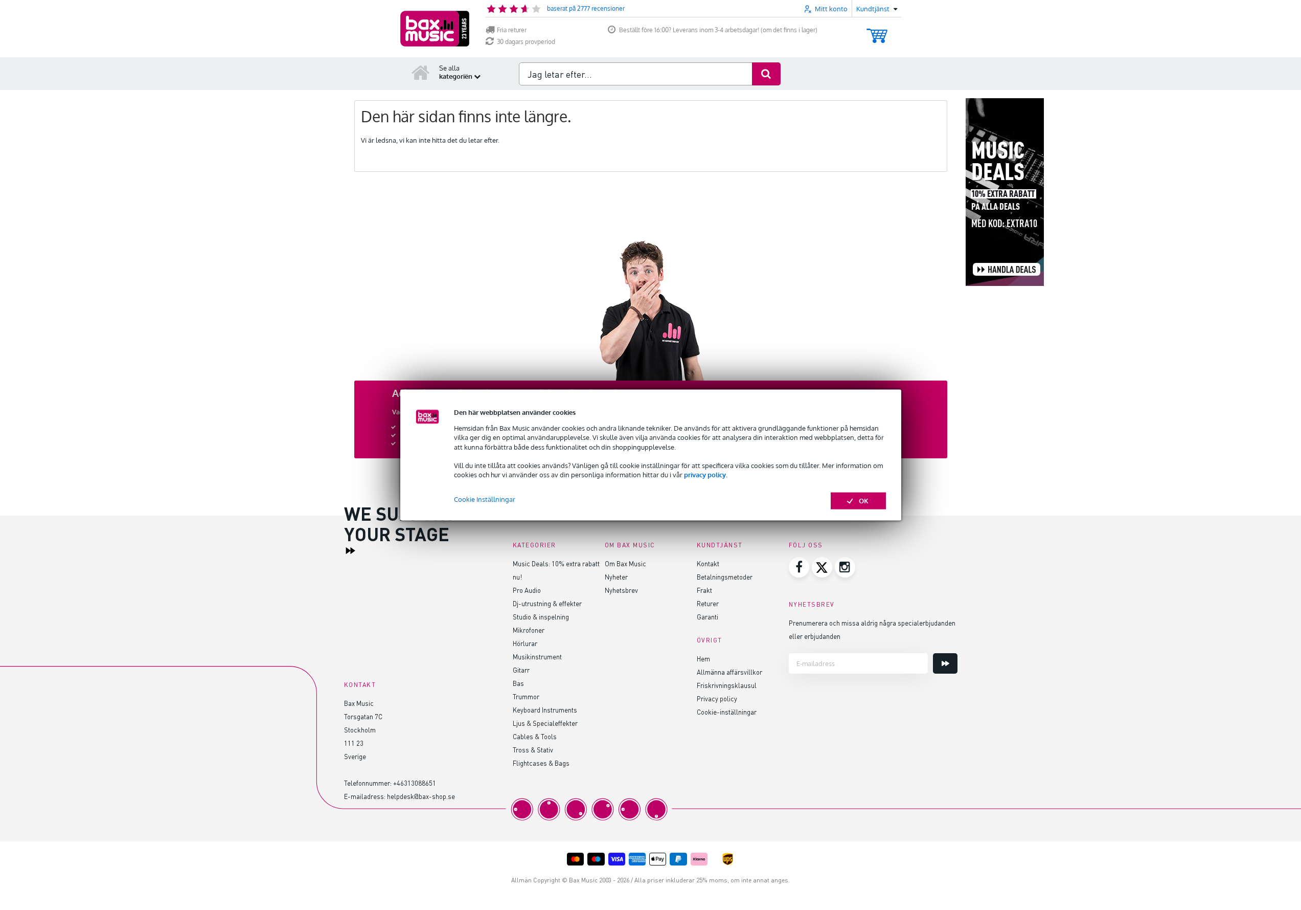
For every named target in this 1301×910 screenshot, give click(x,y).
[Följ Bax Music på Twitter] (822, 567)
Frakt (704, 590)
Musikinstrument (537, 656)
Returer (708, 603)
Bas (518, 683)
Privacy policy (717, 698)
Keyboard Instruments (545, 709)
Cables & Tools (535, 736)
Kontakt (708, 563)
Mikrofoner (528, 630)
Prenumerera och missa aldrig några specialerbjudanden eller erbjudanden (872, 629)
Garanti (707, 616)
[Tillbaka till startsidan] (421, 72)
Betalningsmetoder (724, 576)
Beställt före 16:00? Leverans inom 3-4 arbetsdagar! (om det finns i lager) (718, 30)
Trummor (526, 696)
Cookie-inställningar (727, 711)
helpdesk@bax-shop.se (421, 796)
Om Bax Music (625, 563)
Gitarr (521, 669)
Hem (703, 658)
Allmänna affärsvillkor (729, 672)
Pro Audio (527, 590)
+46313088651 (414, 783)
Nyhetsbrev (621, 590)
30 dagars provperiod (526, 42)
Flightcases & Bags (541, 763)
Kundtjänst (720, 545)
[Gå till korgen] (876, 30)
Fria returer (512, 30)
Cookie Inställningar (484, 499)
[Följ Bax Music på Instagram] (845, 567)
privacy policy (705, 475)
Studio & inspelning (541, 616)
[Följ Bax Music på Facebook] (799, 567)
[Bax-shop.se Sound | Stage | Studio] (434, 29)
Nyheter (616, 576)
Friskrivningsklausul (727, 685)
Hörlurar (525, 643)
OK (864, 501)
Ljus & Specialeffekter (545, 723)
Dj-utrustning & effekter (547, 603)
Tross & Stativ (533, 749)
